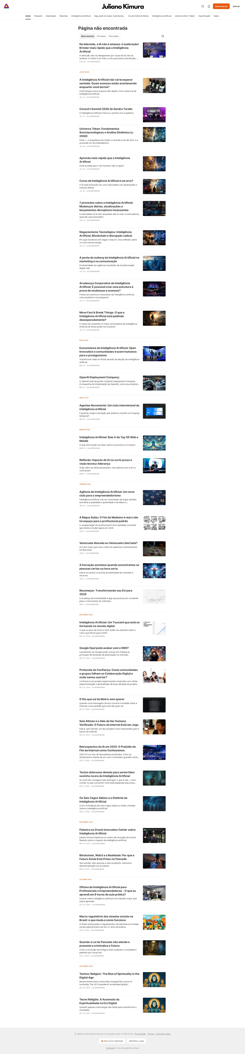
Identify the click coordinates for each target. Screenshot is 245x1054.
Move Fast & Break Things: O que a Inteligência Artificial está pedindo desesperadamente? (101, 316)
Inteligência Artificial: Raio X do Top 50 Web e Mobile (108, 439)
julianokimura (93, 62)
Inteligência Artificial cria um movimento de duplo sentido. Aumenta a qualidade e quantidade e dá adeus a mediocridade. (108, 501)
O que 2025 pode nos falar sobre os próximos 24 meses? (107, 444)
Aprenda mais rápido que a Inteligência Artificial (104, 159)
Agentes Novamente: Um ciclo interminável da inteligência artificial (109, 407)
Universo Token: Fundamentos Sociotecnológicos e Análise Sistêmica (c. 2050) (106, 132)
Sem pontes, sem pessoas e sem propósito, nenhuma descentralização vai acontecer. (105, 864)
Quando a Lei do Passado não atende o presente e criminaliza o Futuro (104, 943)
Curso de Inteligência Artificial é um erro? (106, 180)
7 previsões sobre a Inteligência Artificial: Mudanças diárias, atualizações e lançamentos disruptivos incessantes (106, 206)
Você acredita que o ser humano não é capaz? (101, 165)
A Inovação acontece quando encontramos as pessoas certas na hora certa (109, 566)
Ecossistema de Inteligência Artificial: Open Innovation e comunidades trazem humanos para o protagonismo (108, 351)
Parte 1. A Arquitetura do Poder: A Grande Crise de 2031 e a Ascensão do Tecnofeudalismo (108, 141)
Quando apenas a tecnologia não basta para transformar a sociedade (107, 1008)
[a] (154, 654)
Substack (110, 1048)
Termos (151, 1034)
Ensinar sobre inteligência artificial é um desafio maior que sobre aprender (108, 900)
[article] (122, 54)
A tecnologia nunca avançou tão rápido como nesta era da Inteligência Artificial (107, 92)
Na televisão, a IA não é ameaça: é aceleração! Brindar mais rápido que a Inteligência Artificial (109, 48)
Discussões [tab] (114, 36)
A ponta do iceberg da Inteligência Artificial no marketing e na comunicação (109, 259)
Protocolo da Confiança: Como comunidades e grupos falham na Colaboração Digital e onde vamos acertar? (108, 673)
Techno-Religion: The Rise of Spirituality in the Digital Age (109, 975)
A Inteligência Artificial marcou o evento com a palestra (106, 112)
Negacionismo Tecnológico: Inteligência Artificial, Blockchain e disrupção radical (105, 233)
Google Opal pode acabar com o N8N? (104, 648)
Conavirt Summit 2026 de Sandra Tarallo (105, 109)
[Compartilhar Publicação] (209, 6)
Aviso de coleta (163, 1034)
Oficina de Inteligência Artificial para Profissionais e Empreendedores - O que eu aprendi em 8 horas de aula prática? (107, 891)
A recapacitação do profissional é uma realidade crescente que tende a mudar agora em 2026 (107, 526)
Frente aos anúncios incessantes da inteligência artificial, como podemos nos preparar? (106, 296)
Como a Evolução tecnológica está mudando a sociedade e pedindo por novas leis (107, 951)
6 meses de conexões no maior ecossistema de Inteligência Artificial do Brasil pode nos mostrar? (108, 325)
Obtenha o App (136, 1041)
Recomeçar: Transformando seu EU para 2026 (105, 592)
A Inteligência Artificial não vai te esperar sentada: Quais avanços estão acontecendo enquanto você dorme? (108, 83)
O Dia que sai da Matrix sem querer (101, 699)
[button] (28, 16)
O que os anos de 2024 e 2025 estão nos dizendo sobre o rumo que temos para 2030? (107, 631)
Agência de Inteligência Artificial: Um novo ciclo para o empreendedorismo (107, 493)
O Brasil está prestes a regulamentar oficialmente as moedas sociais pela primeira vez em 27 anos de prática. (109, 925)
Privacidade (140, 1034)
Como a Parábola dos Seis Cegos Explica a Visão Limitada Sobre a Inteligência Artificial (107, 807)
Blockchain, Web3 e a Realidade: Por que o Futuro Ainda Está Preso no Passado (106, 857)
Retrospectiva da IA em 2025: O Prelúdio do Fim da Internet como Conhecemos (107, 748)
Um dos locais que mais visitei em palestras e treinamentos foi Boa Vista (108, 548)
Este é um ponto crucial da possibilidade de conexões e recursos (106, 574)
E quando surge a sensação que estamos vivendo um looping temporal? (109, 414)
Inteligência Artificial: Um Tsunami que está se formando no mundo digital (109, 624)
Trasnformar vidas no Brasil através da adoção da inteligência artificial (109, 360)
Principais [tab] (101, 36)
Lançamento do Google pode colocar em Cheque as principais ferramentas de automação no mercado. (104, 653)
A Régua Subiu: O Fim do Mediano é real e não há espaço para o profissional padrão (108, 519)
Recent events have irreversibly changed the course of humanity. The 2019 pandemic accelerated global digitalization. (105, 983)
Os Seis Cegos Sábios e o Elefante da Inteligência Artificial (103, 799)
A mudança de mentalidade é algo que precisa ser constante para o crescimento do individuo (108, 599)
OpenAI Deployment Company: (99, 377)
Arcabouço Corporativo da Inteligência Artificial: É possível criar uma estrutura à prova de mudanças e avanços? (106, 287)
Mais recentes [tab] (87, 36)
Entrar (236, 6)
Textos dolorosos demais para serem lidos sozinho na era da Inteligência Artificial (107, 774)
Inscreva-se (221, 6)
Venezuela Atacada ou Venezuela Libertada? (108, 543)
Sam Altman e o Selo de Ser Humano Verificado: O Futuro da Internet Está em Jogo (109, 722)
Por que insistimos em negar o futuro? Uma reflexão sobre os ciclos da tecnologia (108, 241)
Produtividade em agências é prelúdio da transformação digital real (106, 266)
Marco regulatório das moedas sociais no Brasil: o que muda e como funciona (106, 918)
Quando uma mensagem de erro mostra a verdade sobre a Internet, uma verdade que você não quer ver (108, 704)
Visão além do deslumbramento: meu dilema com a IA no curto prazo (107, 469)
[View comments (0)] (100, 65)
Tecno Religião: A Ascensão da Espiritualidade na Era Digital (99, 1001)
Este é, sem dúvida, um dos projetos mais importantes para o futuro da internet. (109, 730)
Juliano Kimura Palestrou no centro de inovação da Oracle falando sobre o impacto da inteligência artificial (107, 839)
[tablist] (99, 36)
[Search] (203, 6)
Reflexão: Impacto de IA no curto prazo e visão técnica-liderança (105, 461)
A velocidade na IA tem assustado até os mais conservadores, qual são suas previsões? (109, 215)
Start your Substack (113, 1041)
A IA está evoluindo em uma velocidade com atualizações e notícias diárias (108, 186)
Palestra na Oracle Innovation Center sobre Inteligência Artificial (107, 831)
